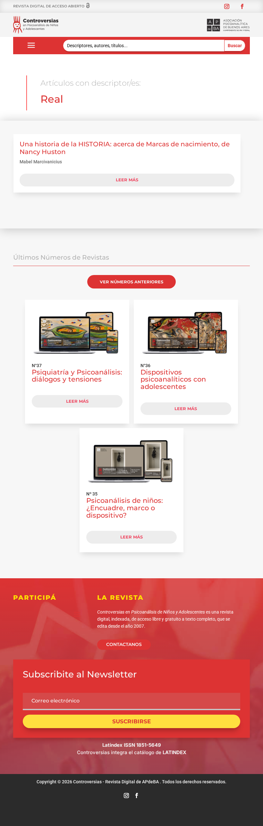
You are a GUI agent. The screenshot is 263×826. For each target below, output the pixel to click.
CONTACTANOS (124, 644)
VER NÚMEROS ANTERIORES (131, 281)
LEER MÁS (77, 401)
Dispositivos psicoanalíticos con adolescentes (173, 379)
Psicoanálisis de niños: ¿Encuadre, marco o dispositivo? (124, 507)
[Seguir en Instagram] (226, 6)
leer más (127, 179)
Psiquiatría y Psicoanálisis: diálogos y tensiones (77, 375)
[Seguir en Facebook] (242, 6)
